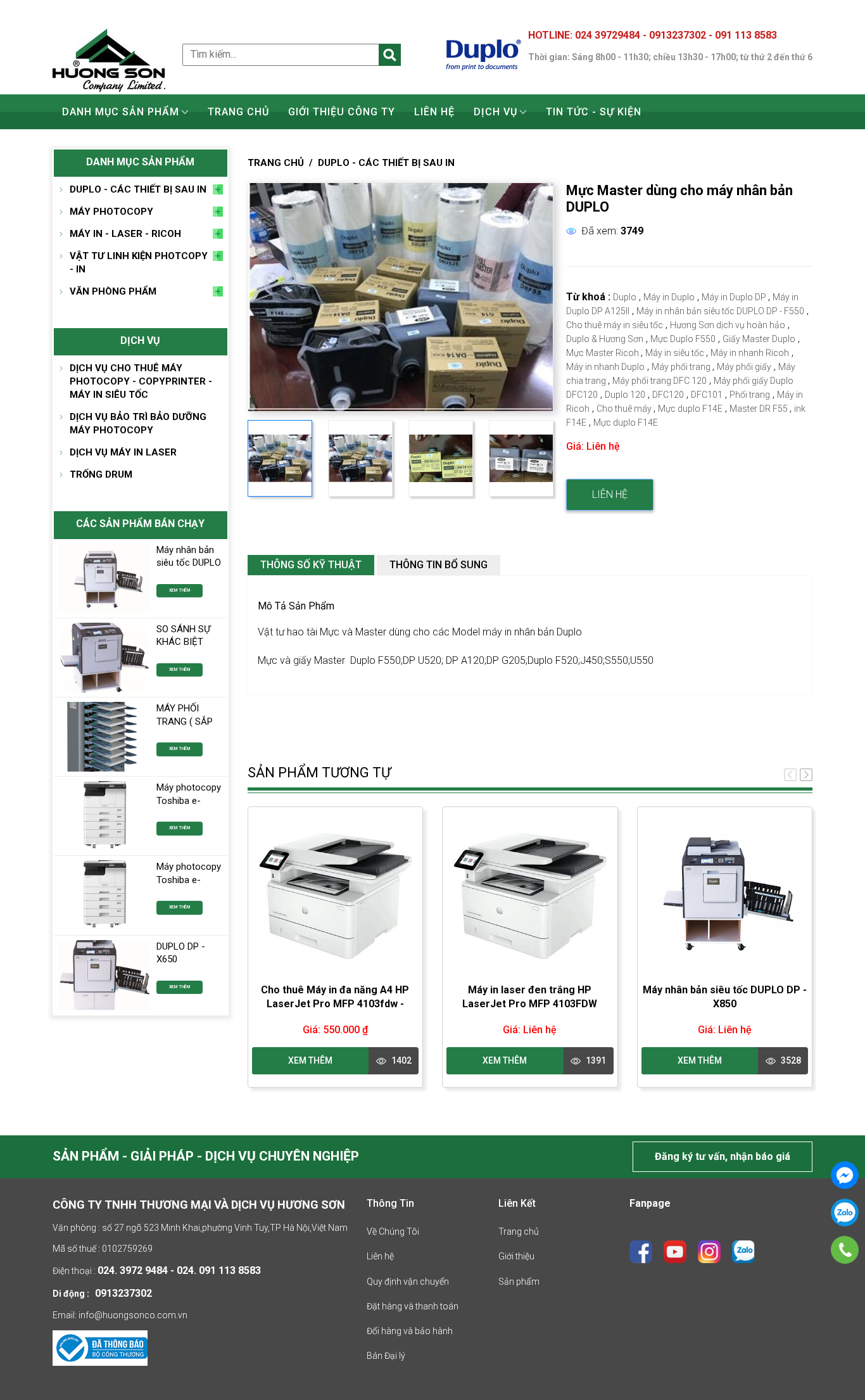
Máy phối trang (682, 367)
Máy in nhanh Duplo (605, 367)
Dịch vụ (495, 112)
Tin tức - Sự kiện (593, 112)
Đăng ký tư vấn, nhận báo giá (722, 1156)
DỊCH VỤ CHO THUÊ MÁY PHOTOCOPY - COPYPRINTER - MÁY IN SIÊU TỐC (141, 381)
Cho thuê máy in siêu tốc (614, 325)
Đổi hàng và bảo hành (410, 1331)
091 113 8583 (746, 35)
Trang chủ (238, 112)
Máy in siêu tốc (675, 353)
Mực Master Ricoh (603, 353)
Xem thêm (179, 590)
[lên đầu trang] (835, 1354)
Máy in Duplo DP (735, 297)
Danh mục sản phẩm (120, 112)
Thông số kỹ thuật (311, 565)
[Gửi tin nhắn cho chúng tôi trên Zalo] (845, 1212)
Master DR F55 (759, 409)
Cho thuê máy (625, 409)
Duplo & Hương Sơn (604, 339)
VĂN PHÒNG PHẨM (113, 291)
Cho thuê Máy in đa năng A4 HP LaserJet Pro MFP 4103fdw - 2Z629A (335, 1004)
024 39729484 (609, 35)
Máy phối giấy (744, 367)
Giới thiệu (516, 1256)
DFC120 (668, 395)
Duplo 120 (625, 395)
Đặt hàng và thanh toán (412, 1306)
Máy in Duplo (669, 297)
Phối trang (749, 395)
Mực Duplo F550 (683, 339)
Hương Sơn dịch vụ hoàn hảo (727, 325)
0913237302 (679, 35)
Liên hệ (434, 112)
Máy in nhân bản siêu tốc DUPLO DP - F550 (720, 311)
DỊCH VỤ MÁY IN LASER (123, 452)
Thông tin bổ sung (438, 565)
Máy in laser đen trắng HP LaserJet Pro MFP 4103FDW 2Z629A (529, 1004)
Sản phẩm (519, 1281)
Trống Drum (101, 474)
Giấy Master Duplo (759, 339)
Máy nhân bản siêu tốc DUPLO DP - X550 (188, 563)
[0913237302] (845, 1250)
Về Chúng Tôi (393, 1231)
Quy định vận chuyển (408, 1281)
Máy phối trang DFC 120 (659, 381)
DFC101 (707, 395)
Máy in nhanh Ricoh (749, 353)
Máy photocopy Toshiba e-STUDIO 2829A (188, 879)
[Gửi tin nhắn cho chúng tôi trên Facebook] (845, 1175)
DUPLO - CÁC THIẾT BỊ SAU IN (138, 189)
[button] (806, 774)
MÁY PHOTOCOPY (111, 211)
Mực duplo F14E (690, 409)
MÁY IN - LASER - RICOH (125, 233)
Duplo (624, 297)
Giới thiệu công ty (341, 112)
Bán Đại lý (386, 1356)
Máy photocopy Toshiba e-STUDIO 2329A (188, 800)
